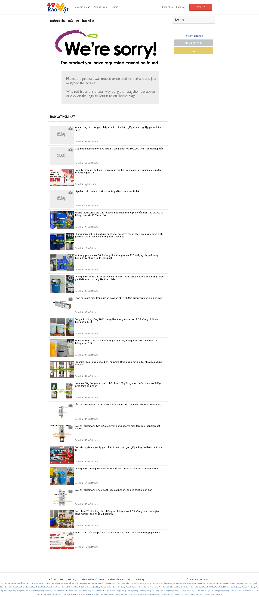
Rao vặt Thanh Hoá (204, 594)
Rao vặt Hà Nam (132, 587)
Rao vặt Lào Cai (179, 591)
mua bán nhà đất (51, 583)
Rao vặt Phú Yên (49, 594)
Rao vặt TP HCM (136, 583)
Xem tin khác (195, 35)
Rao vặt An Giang (176, 583)
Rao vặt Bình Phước (39, 587)
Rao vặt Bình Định (67, 587)
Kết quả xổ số (100, 7)
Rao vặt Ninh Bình (230, 591)
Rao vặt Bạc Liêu (242, 583)
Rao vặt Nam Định (204, 591)
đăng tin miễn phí (32, 583)
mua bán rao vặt (62, 583)
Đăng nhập (167, 7)
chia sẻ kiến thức (85, 583)
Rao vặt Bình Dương (24, 587)
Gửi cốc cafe (55, 579)
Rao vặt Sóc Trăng (136, 594)
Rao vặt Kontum (59, 591)
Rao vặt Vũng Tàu (202, 583)
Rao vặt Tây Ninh (161, 594)
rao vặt (10, 583)
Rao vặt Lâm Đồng (85, 591)
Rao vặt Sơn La (148, 594)
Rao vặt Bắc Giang (229, 583)
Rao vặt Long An (191, 591)
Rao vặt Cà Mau (81, 587)
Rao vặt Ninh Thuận (244, 591)
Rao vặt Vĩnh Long (189, 583)
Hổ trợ (72, 579)
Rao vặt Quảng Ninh (107, 594)
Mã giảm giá (81, 7)
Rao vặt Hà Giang (118, 587)
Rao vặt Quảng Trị (122, 594)
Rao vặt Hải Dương (169, 587)
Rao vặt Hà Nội (111, 583)
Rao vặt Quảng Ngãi (92, 594)
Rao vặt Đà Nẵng (123, 583)
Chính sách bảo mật (120, 579)
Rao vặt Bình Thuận (54, 587)
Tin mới (114, 7)
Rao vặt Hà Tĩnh (156, 587)
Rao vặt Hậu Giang (248, 587)
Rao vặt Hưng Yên (17, 591)
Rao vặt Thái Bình (174, 594)
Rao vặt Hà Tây (144, 587)
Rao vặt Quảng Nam (77, 594)
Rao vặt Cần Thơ (163, 583)
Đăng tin (200, 7)
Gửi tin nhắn (195, 42)
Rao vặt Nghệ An (217, 591)
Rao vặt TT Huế (216, 594)
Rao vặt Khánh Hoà (31, 591)
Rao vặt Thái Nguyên (188, 594)
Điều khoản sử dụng (92, 579)
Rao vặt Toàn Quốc (98, 583)
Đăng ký (180, 7)
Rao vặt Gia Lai (106, 587)
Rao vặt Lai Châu (71, 591)
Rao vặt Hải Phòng (150, 583)
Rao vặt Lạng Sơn (165, 591)
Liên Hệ (140, 579)
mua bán (41, 583)
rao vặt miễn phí (19, 583)
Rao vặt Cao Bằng (93, 587)
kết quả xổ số (73, 583)
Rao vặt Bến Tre (10, 587)
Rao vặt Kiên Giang (46, 591)
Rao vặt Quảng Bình (63, 594)
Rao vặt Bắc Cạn (216, 583)
